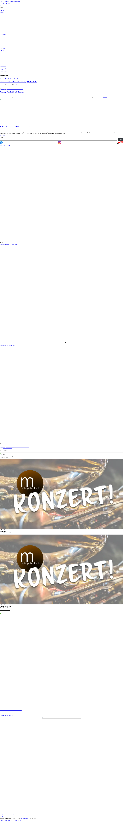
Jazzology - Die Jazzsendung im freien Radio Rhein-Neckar (11, 710)
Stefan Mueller (3, 446)
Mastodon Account (3, 816)
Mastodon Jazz (4, 71)
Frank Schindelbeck (24, 818)
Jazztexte (2, 12)
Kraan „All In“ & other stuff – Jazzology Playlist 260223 (18, 82)
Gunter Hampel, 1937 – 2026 (7, 448)
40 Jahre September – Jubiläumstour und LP (15, 127)
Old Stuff (2, 69)
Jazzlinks (2, 50)
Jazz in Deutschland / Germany (6, 3)
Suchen (1, 137)
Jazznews (2, 10)
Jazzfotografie (3, 34)
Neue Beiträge (3, 68)
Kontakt (1, 1)
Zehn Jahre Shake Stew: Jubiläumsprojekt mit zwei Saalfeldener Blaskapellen (17, 446)
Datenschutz (6, 1)
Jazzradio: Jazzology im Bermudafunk (7, 814)
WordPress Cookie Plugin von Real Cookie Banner (10, 820)
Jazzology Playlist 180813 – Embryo (12, 92)
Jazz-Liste (3, 48)
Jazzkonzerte (3, 66)
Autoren (18, 1)
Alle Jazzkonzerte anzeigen (5, 609)
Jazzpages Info (13, 1)
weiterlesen (100, 86)
